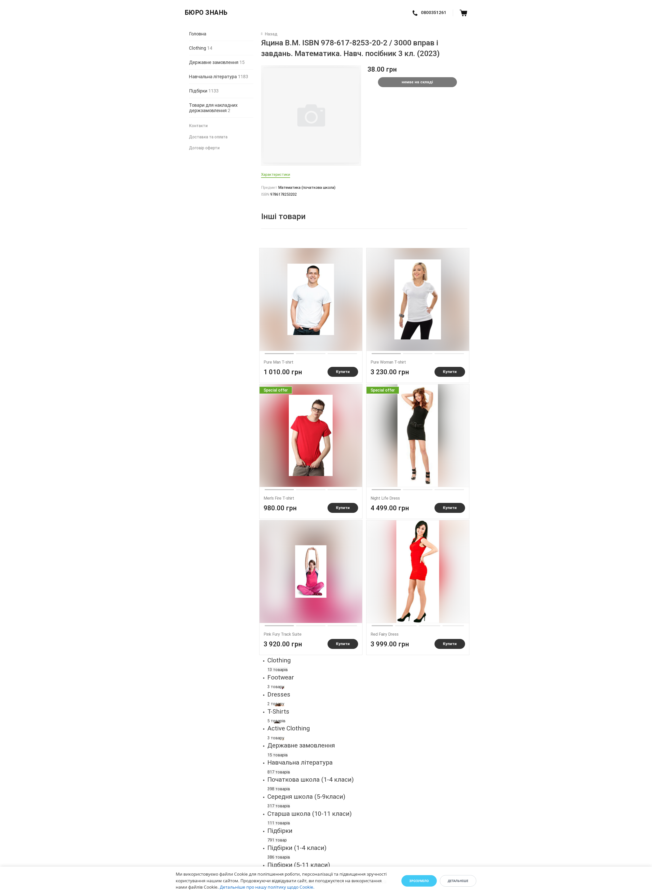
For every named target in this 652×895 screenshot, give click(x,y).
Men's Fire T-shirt (279, 498)
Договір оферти (204, 147)
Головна (197, 33)
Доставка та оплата (208, 137)
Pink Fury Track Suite (283, 634)
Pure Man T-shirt (278, 362)
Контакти (198, 125)
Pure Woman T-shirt (388, 362)
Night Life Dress (385, 498)
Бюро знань (206, 12)
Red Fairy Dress (385, 634)
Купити (343, 371)
